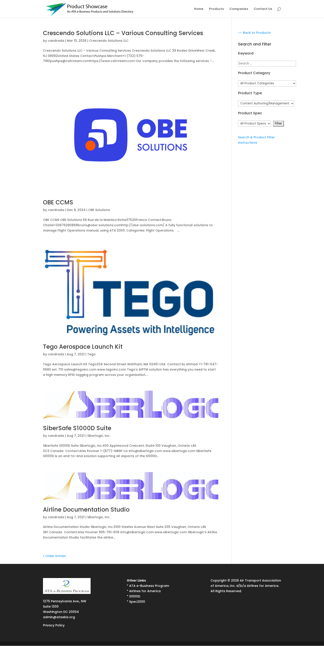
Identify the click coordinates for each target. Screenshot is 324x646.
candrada (56, 40)
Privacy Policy (54, 625)
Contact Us (263, 9)
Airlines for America (145, 591)
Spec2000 (137, 601)
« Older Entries (54, 556)
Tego (91, 354)
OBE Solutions (99, 210)
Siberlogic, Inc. (98, 435)
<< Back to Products (254, 32)
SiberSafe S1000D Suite (77, 428)
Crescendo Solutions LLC (108, 40)
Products (216, 9)
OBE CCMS (58, 202)
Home (198, 9)
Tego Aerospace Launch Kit (83, 347)
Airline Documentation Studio (86, 510)
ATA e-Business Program (149, 586)
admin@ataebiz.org (59, 617)
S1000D (134, 596)
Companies (238, 9)
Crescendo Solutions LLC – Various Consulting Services (123, 33)
